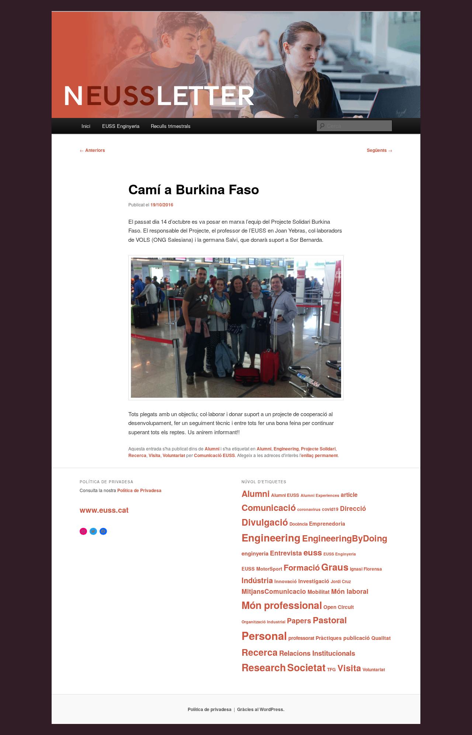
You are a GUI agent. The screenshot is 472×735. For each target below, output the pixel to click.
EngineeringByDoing (344, 538)
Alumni (212, 448)
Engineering (286, 448)
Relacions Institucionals (317, 653)
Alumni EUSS (285, 495)
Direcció (353, 508)
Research (264, 667)
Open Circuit (338, 606)
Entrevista (286, 552)
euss (312, 552)
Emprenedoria (327, 523)
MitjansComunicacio (274, 591)
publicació (356, 637)
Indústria (257, 580)
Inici (85, 125)
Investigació (313, 581)
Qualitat (381, 637)
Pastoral (330, 620)
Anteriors (92, 150)
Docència (298, 524)
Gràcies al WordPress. (260, 709)
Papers (299, 620)
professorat (301, 637)
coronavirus (308, 509)
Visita (154, 455)
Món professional (282, 605)
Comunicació (269, 507)
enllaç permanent (319, 455)
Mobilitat (319, 591)
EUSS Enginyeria (120, 125)
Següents (379, 150)
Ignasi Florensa (366, 569)
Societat (306, 667)
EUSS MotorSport (262, 568)
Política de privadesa (210, 709)
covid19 (330, 509)
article (349, 494)
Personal (264, 635)
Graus (334, 567)
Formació (302, 567)
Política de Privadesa (139, 490)
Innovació (285, 581)
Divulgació (265, 522)
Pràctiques (329, 637)
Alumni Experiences (320, 495)
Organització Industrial (263, 621)
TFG (331, 669)
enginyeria (255, 553)
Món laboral (349, 591)
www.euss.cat (104, 509)
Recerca (137, 455)
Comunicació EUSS (214, 455)
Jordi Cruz (341, 581)
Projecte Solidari (318, 448)
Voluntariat (174, 455)
